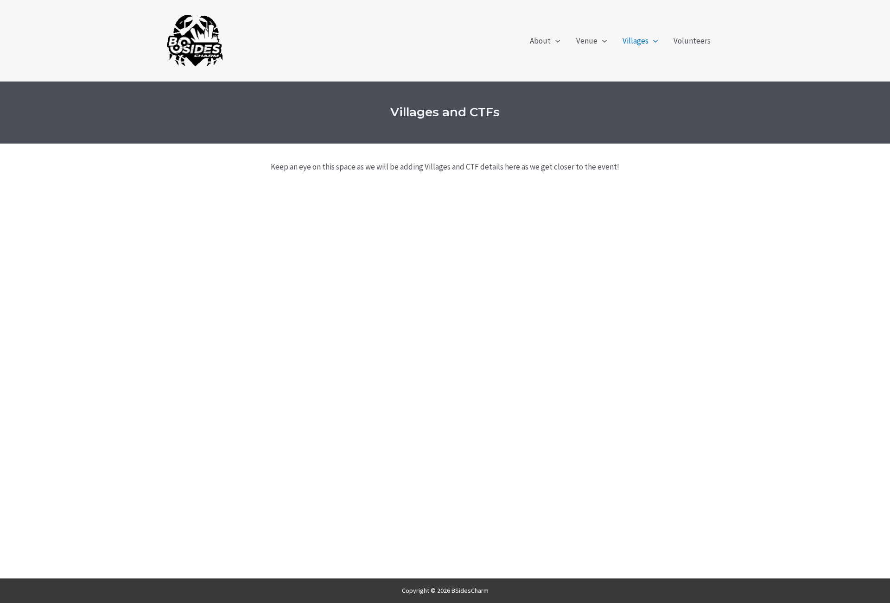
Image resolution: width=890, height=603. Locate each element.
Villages (635, 41)
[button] (555, 41)
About (540, 41)
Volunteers (692, 41)
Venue (587, 41)
